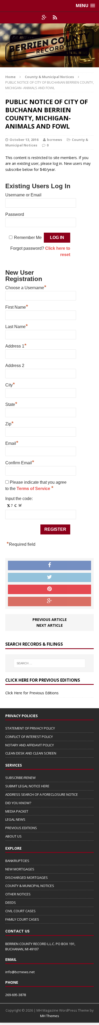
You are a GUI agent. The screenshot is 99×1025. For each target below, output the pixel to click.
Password (14, 214)
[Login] (55, 17)
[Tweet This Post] (49, 577)
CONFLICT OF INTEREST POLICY (29, 736)
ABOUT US (13, 836)
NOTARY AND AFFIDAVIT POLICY (29, 745)
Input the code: (19, 498)
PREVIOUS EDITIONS (21, 827)
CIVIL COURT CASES (20, 911)
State (11, 404)
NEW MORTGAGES (19, 869)
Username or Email (23, 195)
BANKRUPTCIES (17, 860)
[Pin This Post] (49, 589)
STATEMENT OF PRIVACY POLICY (30, 728)
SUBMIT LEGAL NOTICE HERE (27, 786)
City (10, 384)
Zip (9, 423)
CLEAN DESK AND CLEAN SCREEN (30, 753)
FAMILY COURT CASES (22, 919)
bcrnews (54, 139)
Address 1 (16, 345)
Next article (49, 625)
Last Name (16, 326)
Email (11, 443)
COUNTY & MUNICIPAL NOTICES (29, 885)
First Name (16, 306)
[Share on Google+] (49, 601)
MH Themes (49, 1015)
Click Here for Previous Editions (32, 692)
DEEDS (10, 902)
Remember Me (28, 237)
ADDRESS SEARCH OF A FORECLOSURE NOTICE (41, 794)
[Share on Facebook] (49, 565)
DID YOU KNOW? (18, 802)
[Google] (44, 17)
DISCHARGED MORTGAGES (26, 877)
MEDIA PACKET (16, 811)
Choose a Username (25, 287)
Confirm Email (19, 462)
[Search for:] (49, 663)
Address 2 (14, 365)
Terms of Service (34, 488)
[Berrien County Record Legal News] (49, 45)
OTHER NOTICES (18, 894)
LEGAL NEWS (15, 819)
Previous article (49, 619)
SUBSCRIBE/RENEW (20, 777)
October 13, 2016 (24, 139)
